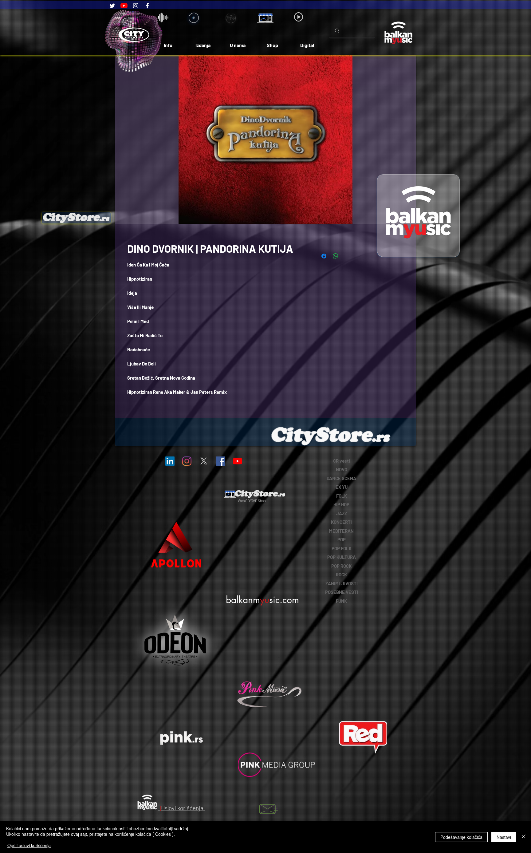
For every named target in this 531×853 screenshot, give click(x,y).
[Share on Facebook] (324, 256)
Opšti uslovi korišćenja (29, 845)
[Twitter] (112, 5)
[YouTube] (124, 5)
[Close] (523, 837)
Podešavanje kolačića (461, 837)
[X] (203, 461)
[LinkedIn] (170, 461)
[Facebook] (147, 5)
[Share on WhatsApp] (335, 256)
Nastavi (504, 837)
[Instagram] (135, 5)
